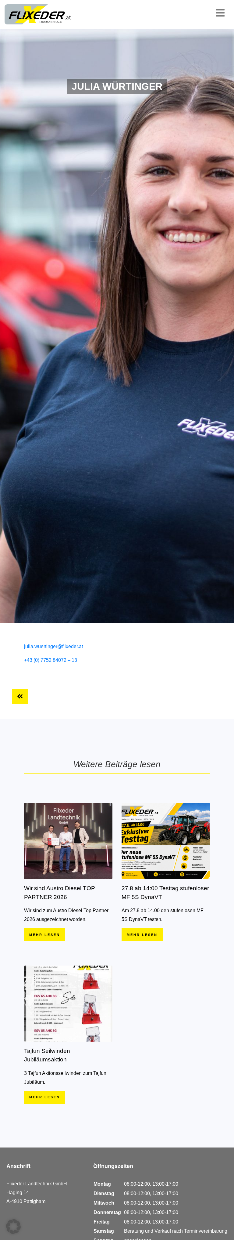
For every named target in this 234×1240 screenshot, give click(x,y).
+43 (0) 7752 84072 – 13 (50, 660)
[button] (13, 1226)
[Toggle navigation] (220, 13)
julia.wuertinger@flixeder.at (53, 646)
